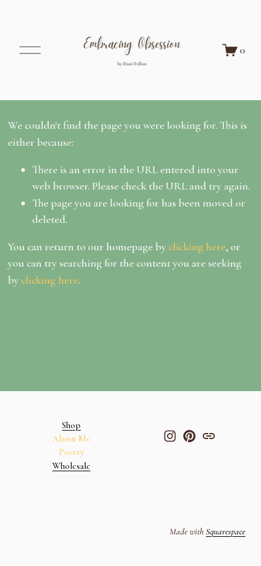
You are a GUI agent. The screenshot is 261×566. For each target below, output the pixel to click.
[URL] (209, 436)
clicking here (197, 246)
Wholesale (71, 465)
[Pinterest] (189, 436)
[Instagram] (170, 436)
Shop (71, 425)
